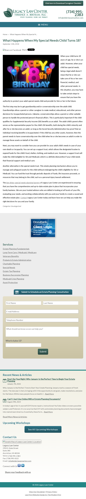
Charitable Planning (11, 263)
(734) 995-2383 (74, 13)
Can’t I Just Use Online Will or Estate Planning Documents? (34, 399)
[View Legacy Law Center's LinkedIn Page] (23, 466)
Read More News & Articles (15, 417)
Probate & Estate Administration (17, 260)
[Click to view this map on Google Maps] (22, 442)
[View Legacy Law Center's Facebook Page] (19, 466)
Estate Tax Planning (11, 271)
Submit (43, 351)
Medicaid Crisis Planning (13, 279)
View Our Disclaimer (37, 492)
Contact (23, 198)
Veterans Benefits (11, 256)
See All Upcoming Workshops (43, 429)
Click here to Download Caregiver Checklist (63, 3)
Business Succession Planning (16, 275)
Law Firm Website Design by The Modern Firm (43, 495)
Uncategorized (16, 206)
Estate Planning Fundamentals (16, 249)
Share (24, 50)
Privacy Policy (51, 492)
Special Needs (9, 267)
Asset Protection (10, 282)
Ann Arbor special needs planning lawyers (23, 183)
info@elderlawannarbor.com (70, 18)
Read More (49, 394)
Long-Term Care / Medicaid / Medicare (20, 252)
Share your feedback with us (18, 472)
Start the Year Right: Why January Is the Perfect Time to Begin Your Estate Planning (41, 380)
